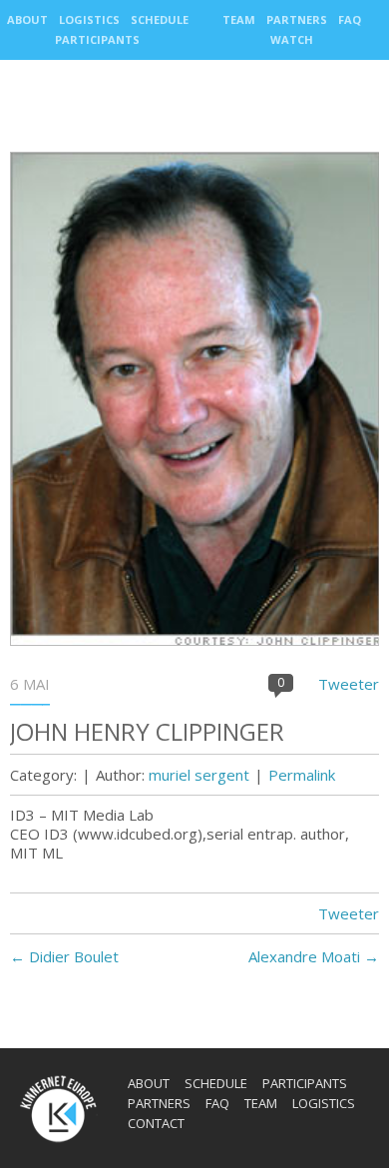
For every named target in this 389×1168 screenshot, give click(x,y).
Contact (156, 1123)
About (27, 19)
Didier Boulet (64, 956)
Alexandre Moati (313, 956)
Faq (349, 19)
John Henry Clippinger (147, 731)
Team (238, 19)
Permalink (301, 775)
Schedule (160, 19)
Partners (296, 19)
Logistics (89, 19)
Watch (291, 39)
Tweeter (348, 684)
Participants (97, 39)
